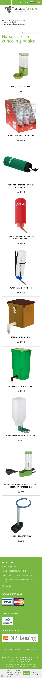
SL (31, 2)
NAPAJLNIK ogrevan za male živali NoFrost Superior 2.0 (21, 485)
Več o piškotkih (35, 673)
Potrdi (26, 673)
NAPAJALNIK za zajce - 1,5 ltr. (21, 435)
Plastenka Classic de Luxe (21, 136)
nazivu (37, 33)
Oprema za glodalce (10, 22)
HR (39, 2)
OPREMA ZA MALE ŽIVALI (17, 20)
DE (35, 2)
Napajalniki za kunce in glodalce (14, 24)
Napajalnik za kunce (21, 86)
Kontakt (19, 650)
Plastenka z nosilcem (21, 288)
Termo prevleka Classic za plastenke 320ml (21, 237)
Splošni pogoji (32, 650)
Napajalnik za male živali (21, 386)
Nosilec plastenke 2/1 (21, 536)
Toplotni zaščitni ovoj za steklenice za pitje (21, 186)
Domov (4, 20)
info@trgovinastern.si (23, 661)
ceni (31, 33)
